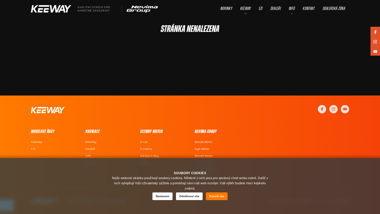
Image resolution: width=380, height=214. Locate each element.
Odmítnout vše (189, 196)
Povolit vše (216, 196)
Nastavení (162, 196)
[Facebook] (322, 109)
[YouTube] (345, 109)
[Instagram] (333, 109)
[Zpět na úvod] (48, 110)
